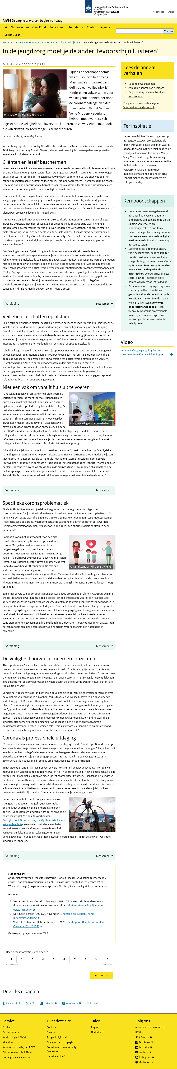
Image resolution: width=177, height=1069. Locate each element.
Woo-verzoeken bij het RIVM (19, 1047)
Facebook (154, 1042)
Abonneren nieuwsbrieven (150, 1027)
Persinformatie (11, 1032)
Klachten (8, 1042)
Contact (92, 27)
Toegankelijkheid (57, 1037)
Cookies (51, 1027)
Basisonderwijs (28, 820)
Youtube (153, 1052)
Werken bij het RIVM (14, 1037)
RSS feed (140, 1032)
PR (52, 882)
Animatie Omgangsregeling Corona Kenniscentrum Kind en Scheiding (147, 352)
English (170, 11)
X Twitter (153, 1037)
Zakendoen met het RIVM (17, 1052)
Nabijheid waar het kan (141, 83)
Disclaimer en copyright (60, 1042)
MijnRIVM (13, 35)
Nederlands (158, 11)
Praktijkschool (11, 820)
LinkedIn (153, 1047)
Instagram (154, 1057)
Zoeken (168, 31)
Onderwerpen (20, 27)
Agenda (105, 27)
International (75, 27)
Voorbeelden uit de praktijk (59, 42)
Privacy (51, 1032)
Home (6, 27)
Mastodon (154, 1062)
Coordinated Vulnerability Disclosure (61, 1049)
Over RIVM (39, 27)
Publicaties (56, 27)
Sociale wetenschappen (26, 42)
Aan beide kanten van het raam (146, 88)
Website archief (55, 1056)
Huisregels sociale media (16, 1057)
